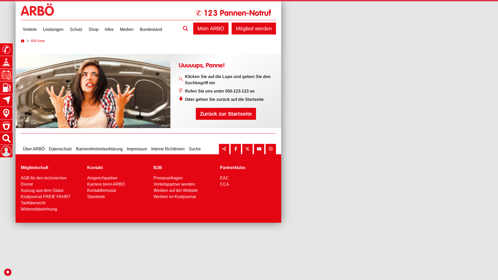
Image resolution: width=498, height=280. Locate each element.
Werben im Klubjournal (175, 196)
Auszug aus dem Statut (42, 190)
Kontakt (95, 167)
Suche (195, 149)
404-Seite (38, 41)
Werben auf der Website (176, 190)
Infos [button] (109, 29)
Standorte (96, 196)
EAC (224, 178)
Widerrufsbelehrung (39, 209)
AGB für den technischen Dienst (44, 181)
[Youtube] (259, 149)
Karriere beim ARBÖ (106, 184)
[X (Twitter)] (247, 149)
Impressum (137, 149)
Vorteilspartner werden (174, 184)
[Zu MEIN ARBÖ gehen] (6, 151)
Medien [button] (127, 29)
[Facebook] (236, 149)
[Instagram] (271, 149)
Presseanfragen (168, 178)
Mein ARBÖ (210, 28)
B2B (158, 167)
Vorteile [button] (30, 29)
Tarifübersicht (33, 203)
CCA (224, 184)
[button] (185, 28)
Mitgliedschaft (34, 167)
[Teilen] (224, 149)
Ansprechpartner (102, 178)
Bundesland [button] (151, 29)
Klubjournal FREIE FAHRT (46, 196)
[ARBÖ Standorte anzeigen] (6, 113)
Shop (94, 29)
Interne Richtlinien (168, 149)
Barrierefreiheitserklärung (99, 149)
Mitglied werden (254, 28)
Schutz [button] (76, 29)
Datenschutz (60, 149)
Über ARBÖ (34, 149)
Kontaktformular (101, 190)
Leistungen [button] (53, 29)
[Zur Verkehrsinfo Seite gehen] (6, 62)
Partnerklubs (232, 167)
